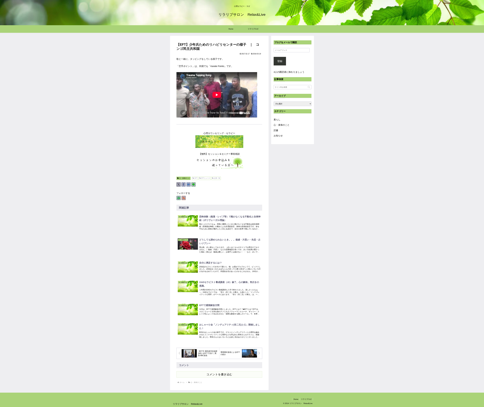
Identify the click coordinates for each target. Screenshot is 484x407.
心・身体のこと (184, 178)
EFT (195, 178)
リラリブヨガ (306, 399)
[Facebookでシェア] (183, 184)
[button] (309, 87)
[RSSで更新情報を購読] (184, 198)
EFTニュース (205, 178)
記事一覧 (217, 178)
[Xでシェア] (178, 184)
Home (296, 399)
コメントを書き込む (219, 374)
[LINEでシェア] (193, 184)
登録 (279, 61)
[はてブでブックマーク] (188, 184)
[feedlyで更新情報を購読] (178, 198)
